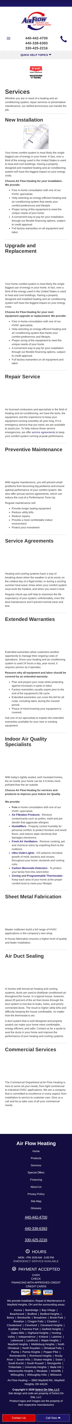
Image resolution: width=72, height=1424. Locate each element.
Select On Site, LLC (47, 1389)
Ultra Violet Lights (23, 852)
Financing (36, 1179)
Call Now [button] (52, 1417)
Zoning (16, 875)
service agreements (43, 432)
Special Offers (36, 1172)
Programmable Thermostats (44, 875)
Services (36, 1165)
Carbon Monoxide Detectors (30, 868)
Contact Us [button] (19, 1417)
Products (36, 1158)
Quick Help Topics (35, 55)
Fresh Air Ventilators (25, 841)
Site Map (36, 1201)
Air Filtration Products (26, 814)
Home (36, 1151)
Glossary (36, 1208)
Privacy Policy (36, 1194)
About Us (36, 1186)
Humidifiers (19, 826)
